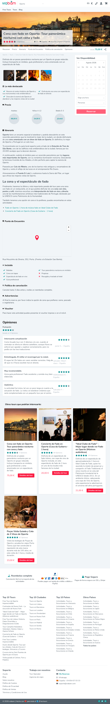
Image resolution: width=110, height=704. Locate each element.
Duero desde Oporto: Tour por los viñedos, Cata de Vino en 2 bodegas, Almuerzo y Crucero (14, 647)
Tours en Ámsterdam (37, 613)
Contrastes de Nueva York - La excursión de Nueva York (14, 607)
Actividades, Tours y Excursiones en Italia (91, 602)
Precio (14, 49)
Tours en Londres (36, 610)
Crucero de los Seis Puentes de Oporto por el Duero (14, 653)
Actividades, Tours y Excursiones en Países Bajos (94, 618)
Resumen (6, 49)
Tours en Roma (35, 629)
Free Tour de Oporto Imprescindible (10, 602)
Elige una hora (83, 98)
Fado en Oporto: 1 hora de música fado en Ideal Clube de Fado (31, 207)
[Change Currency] (92, 3)
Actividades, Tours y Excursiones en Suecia (91, 641)
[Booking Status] (102, 3)
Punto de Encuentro (35, 49)
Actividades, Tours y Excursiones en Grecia (64, 639)
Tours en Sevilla (35, 626)
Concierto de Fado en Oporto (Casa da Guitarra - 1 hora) (29, 211)
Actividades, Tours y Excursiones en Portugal (92, 623)
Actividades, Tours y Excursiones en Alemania (65, 602)
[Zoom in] (68, 227)
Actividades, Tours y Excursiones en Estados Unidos (68, 628)
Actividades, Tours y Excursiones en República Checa (93, 635)
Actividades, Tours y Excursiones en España (65, 623)
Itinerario (22, 49)
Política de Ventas (9, 689)
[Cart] (106, 3)
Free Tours (7, 10)
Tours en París (34, 619)
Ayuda (5, 674)
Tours (15, 10)
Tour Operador (35, 674)
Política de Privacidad (11, 686)
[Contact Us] (97, 3)
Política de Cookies (10, 683)
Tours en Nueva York (37, 616)
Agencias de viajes (36, 677)
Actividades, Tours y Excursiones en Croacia (65, 618)
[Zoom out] (68, 230)
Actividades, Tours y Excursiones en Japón (91, 607)
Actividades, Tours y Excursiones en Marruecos (93, 613)
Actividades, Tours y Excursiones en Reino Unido (94, 628)
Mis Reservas (64, 674)
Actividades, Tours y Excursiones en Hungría (65, 644)
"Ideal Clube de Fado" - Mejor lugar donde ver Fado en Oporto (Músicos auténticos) (15, 614)
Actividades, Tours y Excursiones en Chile (64, 613)
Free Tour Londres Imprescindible (10, 640)
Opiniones (69, 49)
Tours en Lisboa (35, 604)
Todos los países (89, 646)
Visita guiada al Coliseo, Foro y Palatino (14, 658)
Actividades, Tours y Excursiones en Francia (65, 634)
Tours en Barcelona (36, 607)
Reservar (91, 111)
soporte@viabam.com (67, 683)
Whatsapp (63, 677)
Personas (81, 103)
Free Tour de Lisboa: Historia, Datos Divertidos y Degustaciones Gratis (14, 621)
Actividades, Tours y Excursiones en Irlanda (64, 650)
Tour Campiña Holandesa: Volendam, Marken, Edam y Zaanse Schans (13, 629)
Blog (20, 10)
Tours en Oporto (35, 601)
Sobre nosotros (8, 680)
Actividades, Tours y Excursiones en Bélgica (65, 607)
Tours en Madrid (35, 622)
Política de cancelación (54, 49)
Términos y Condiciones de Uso (15, 692)
